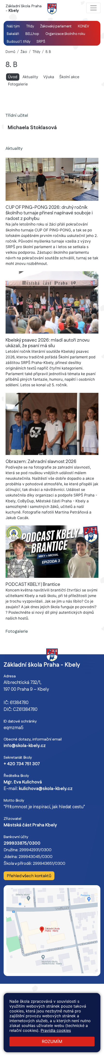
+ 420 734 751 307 (22, 764)
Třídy (36, 52)
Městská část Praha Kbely (30, 825)
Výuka (48, 77)
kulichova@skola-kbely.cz (46, 789)
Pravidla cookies (56, 1030)
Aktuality (30, 77)
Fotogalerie (18, 84)
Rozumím (52, 1041)
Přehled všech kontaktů (29, 876)
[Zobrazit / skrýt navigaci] (93, 8)
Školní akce (69, 77)
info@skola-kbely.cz (25, 746)
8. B (48, 52)
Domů (10, 52)
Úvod (13, 76)
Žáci (24, 52)
